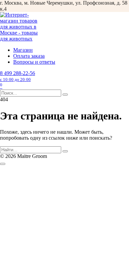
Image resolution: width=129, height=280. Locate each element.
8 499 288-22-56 (17, 76)
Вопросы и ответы (34, 62)
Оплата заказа (29, 56)
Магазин (23, 50)
